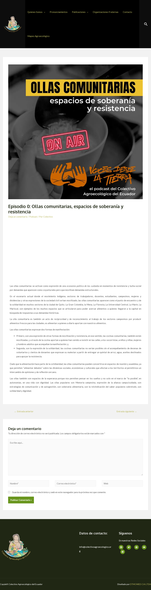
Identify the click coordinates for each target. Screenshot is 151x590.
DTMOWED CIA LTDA (140, 584)
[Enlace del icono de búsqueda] (146, 24)
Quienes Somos (34, 12)
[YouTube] (144, 547)
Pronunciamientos (59, 12)
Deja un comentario (17, 216)
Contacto (127, 12)
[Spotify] (136, 547)
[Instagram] (122, 552)
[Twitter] (129, 547)
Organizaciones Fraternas (105, 12)
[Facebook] (121, 547)
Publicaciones (79, 12)
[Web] (122, 484)
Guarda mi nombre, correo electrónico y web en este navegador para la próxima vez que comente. (59, 492)
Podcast (33, 216)
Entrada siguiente (126, 411)
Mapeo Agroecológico (38, 36)
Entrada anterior (23, 411)
